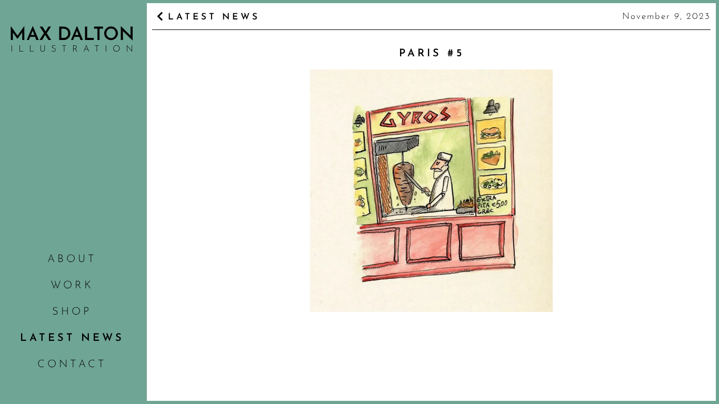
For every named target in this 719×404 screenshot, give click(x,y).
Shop (72, 312)
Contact (72, 364)
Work (72, 285)
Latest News (72, 338)
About (72, 259)
